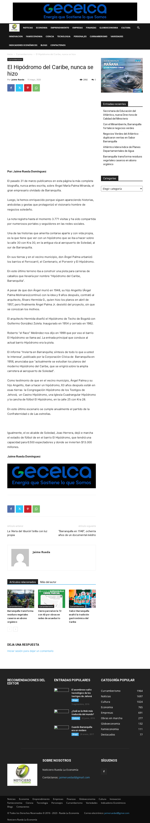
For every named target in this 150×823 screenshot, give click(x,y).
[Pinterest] (27, 87)
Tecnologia (63, 36)
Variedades (117, 36)
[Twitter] (19, 87)
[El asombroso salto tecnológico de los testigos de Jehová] (61, 693)
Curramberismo (98, 36)
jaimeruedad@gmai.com (116, 813)
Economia (41, 27)
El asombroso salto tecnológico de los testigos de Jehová (82, 693)
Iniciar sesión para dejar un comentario (30, 650)
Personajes (80, 36)
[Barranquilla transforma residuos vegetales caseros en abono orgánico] (20, 599)
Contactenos (57, 45)
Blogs (44, 45)
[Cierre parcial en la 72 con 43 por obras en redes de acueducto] (51, 599)
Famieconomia (34, 36)
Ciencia (50, 36)
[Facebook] (11, 87)
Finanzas (91, 27)
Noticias (28, 27)
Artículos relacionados (23, 582)
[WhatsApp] (36, 87)
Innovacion (16, 36)
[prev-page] (9, 629)
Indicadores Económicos (23, 45)
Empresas (77, 27)
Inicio (10, 54)
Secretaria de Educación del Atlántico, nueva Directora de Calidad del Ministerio (120, 115)
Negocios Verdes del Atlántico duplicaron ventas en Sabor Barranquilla (120, 137)
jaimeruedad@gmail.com (74, 777)
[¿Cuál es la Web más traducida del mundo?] (61, 714)
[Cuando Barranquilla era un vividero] (61, 731)
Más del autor (48, 582)
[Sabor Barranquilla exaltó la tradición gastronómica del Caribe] (82, 599)
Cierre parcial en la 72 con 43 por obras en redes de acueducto (49, 615)
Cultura (125, 27)
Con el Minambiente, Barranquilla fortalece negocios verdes (122, 126)
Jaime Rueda (18, 79)
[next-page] (15, 629)
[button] (138, 28)
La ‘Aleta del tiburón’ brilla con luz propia (27, 533)
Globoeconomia (109, 27)
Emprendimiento (60, 27)
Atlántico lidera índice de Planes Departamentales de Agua (121, 149)
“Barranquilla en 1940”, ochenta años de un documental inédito (77, 533)
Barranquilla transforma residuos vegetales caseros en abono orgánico (122, 160)
